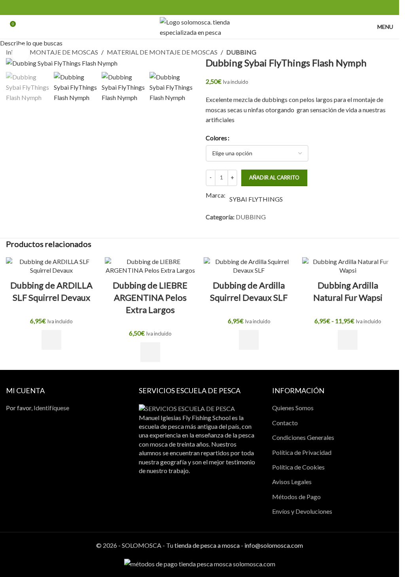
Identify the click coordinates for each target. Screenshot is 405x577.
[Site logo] (199, 26)
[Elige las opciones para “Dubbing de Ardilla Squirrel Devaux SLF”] (249, 340)
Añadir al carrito (274, 177)
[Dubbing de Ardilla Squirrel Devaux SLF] (249, 266)
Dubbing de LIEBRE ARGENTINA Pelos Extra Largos (150, 297)
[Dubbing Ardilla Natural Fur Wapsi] (347, 266)
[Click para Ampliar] (21, 53)
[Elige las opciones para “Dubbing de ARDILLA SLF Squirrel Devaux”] (51, 340)
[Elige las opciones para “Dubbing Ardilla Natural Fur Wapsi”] (348, 340)
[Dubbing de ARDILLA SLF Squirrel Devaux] (51, 266)
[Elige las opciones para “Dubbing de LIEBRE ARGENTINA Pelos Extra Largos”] (150, 352)
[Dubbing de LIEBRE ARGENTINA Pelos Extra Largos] (150, 266)
